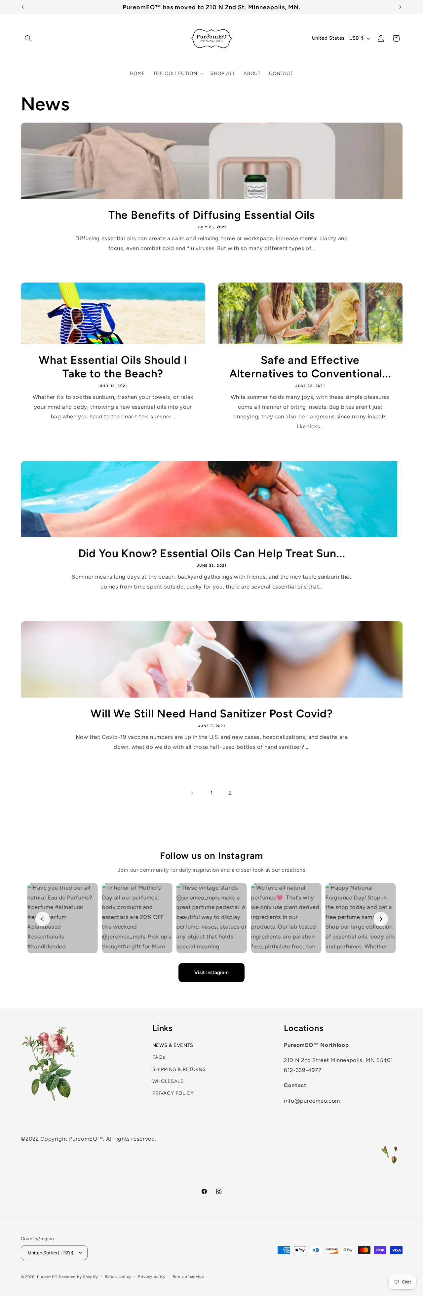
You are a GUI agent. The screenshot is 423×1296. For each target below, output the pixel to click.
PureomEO (47, 1276)
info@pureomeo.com (312, 1100)
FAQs (158, 1057)
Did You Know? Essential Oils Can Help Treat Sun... (211, 553)
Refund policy (118, 1276)
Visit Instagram (211, 972)
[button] (28, 38)
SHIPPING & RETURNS (179, 1069)
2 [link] (230, 792)
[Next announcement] (400, 7)
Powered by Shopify (78, 1276)
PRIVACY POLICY (173, 1093)
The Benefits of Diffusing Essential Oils (211, 214)
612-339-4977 (303, 1070)
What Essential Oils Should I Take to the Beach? (113, 367)
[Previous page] (192, 793)
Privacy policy (152, 1276)
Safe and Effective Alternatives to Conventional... (310, 367)
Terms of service (188, 1276)
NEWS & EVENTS (172, 1045)
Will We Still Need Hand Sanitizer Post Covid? (212, 713)
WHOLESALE (168, 1081)
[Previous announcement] (23, 7)
